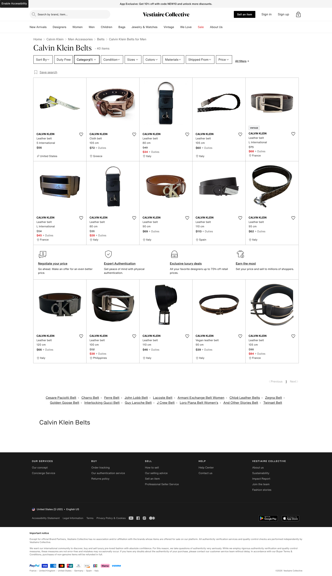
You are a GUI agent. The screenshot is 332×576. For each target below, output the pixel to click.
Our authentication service (108, 473)
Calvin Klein (54, 39)
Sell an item (244, 14)
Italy (97, 570)
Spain (89, 570)
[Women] (85, 27)
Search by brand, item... (53, 14)
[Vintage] (177, 27)
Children (106, 27)
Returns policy (100, 479)
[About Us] (225, 27)
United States (65, 570)
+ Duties (100, 148)
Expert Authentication (120, 263)
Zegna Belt (273, 397)
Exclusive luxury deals (186, 263)
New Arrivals (38, 27)
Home (37, 39)
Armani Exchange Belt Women (201, 397)
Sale (201, 27)
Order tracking (100, 468)
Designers (59, 27)
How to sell (152, 468)
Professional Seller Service (162, 484)
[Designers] (69, 27)
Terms (89, 518)
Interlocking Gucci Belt (102, 402)
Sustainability (260, 473)
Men (92, 27)
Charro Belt (90, 397)
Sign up (283, 14)
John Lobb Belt (136, 397)
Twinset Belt (272, 402)
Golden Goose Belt (64, 402)
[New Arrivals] (49, 27)
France (33, 570)
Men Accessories (80, 39)
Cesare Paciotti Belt (61, 397)
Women (77, 27)
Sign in (266, 14)
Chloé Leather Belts (244, 397)
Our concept (40, 468)
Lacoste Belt (162, 397)
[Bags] (128, 27)
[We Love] (194, 27)
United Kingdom (47, 570)
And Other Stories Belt (240, 402)
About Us (216, 27)
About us (258, 468)
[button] (298, 14)
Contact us (205, 473)
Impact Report (261, 479)
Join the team (261, 484)
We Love (186, 27)
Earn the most (246, 263)
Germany (78, 570)
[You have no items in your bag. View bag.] (298, 14)
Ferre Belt (111, 397)
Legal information (73, 518)
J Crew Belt (165, 402)
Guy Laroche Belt (138, 402)
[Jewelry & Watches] (160, 27)
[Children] (115, 27)
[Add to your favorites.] (81, 134)
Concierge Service (43, 473)
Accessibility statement (46, 518)
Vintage (169, 27)
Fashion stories (261, 490)
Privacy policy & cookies (111, 518)
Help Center (206, 468)
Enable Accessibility (14, 4)
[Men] (97, 27)
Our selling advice (156, 473)
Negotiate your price (52, 263)
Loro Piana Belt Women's (199, 402)
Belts (101, 39)
